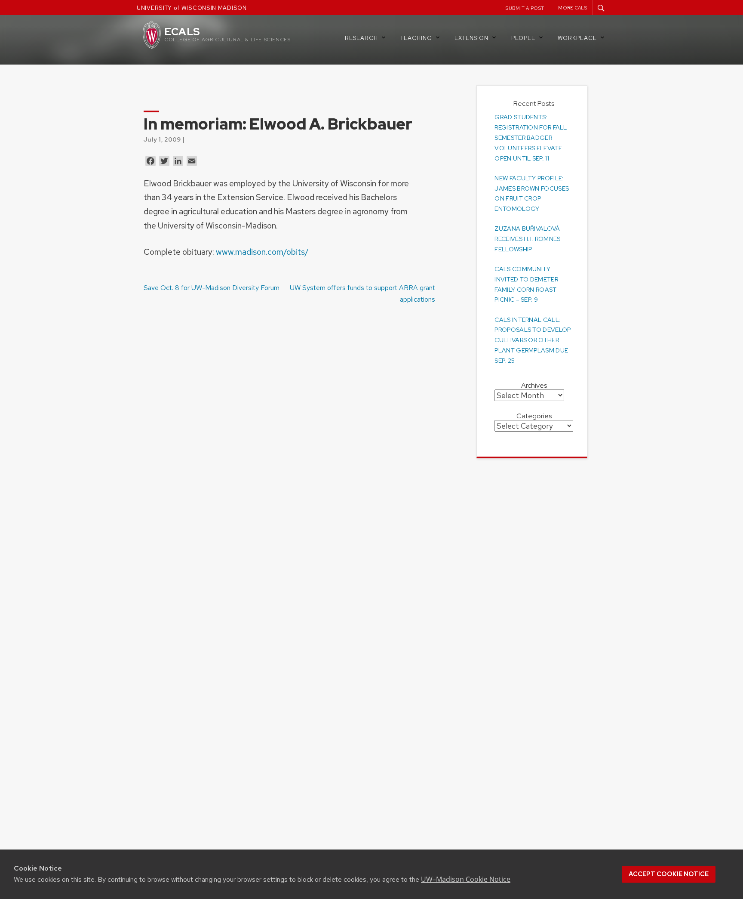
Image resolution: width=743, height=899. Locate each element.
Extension (471, 38)
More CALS (572, 8)
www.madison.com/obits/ (261, 251)
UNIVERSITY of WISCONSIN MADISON (192, 8)
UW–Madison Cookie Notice (465, 879)
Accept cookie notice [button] (669, 874)
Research (361, 38)
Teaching (416, 38)
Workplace (577, 38)
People (523, 38)
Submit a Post (525, 8)
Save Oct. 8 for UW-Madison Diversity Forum (211, 287)
